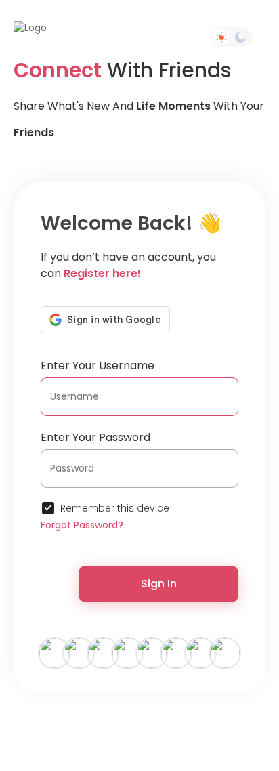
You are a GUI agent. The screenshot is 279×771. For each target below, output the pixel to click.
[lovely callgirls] (54, 652)
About (135, 730)
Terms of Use (151, 719)
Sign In (159, 583)
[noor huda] (78, 652)
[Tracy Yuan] (152, 652)
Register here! (102, 273)
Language (144, 742)
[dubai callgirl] (176, 652)
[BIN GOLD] (103, 652)
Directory (173, 730)
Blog (209, 730)
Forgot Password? (82, 525)
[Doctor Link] (200, 652)
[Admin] (127, 652)
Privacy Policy (214, 719)
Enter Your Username (97, 365)
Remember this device (114, 508)
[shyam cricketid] (225, 652)
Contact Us (90, 730)
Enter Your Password (95, 437)
